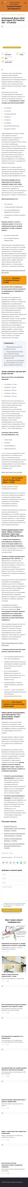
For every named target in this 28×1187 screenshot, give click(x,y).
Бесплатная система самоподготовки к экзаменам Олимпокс (12, 1165)
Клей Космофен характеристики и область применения (14, 1100)
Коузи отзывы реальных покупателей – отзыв (10, 975)
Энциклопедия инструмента (14, 7)
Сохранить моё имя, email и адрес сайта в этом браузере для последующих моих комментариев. (14, 905)
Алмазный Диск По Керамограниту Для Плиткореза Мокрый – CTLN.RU (14, 828)
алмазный (5, 853)
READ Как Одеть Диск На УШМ (12, 472)
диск (11, 853)
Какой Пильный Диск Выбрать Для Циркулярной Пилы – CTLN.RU (14, 846)
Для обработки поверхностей (12, 47)
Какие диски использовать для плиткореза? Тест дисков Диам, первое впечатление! (14, 363)
